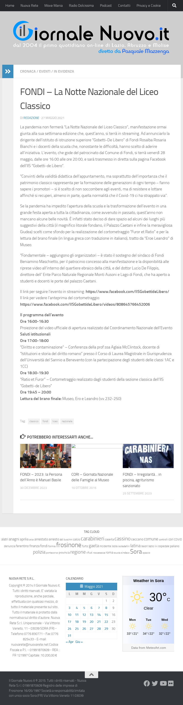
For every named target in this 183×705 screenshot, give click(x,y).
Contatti (124, 5)
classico (33, 421)
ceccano (137, 539)
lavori (144, 546)
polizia (39, 552)
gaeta (94, 545)
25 (77, 629)
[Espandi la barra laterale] (7, 71)
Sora (136, 551)
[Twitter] (155, 683)
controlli (163, 539)
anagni (14, 539)
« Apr (69, 642)
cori (170, 539)
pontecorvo (52, 552)
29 (106, 629)
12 (84, 615)
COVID (178, 539)
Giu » (79, 642)
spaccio (146, 552)
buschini (68, 539)
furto (85, 546)
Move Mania (53, 5)
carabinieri (92, 538)
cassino (122, 538)
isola (114, 546)
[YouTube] (163, 683)
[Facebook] (147, 683)
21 (99, 622)
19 (84, 622)
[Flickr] (171, 683)
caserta (109, 539)
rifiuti (89, 552)
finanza (34, 546)
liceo (55, 421)
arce (31, 539)
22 (106, 622)
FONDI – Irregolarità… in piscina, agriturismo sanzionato (142, 480)
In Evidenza (64, 71)
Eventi (44, 71)
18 (77, 622)
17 (69, 622)
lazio (151, 546)
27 (91, 629)
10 (69, 615)
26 (84, 629)
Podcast (106, 5)
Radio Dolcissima (81, 5)
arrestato (41, 539)
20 (91, 622)
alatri (4, 539)
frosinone (68, 545)
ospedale (163, 546)
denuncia (9, 546)
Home (9, 5)
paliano (174, 546)
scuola (117, 552)
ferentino (22, 546)
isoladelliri (124, 546)
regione (78, 552)
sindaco (125, 552)
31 (69, 636)
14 (99, 615)
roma (109, 552)
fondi (45, 421)
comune (151, 539)
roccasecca (99, 552)
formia (52, 546)
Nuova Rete (29, 5)
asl (61, 539)
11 (77, 615)
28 (99, 629)
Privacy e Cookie (149, 5)
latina (135, 545)
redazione (31, 118)
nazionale (67, 421)
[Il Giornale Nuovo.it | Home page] (91, 38)
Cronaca (28, 71)
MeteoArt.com (156, 647)
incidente (105, 546)
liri (156, 546)
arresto (54, 539)
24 (69, 629)
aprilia (24, 539)
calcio (76, 539)
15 (106, 615)
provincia (64, 552)
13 (91, 615)
